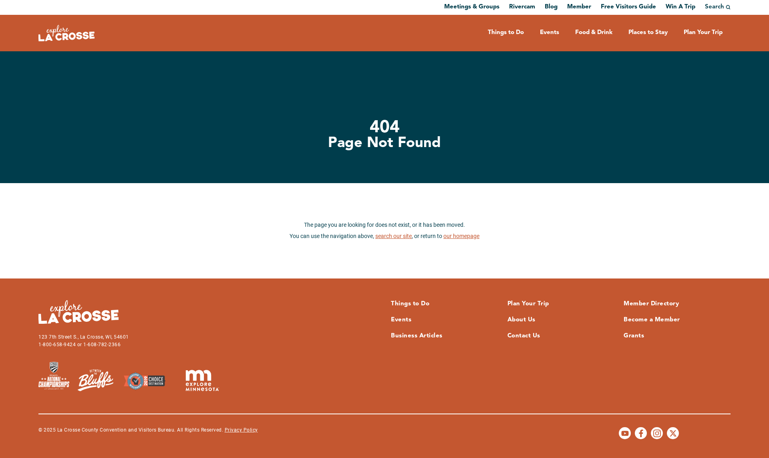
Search (714, 7)
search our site (393, 236)
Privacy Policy (241, 430)
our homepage (461, 236)
